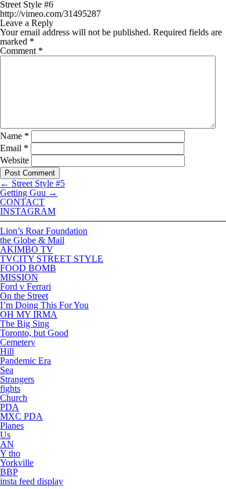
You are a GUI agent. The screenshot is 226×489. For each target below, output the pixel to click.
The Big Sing (24, 324)
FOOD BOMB (28, 268)
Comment (21, 51)
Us (5, 435)
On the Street (24, 296)
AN (7, 444)
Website (14, 160)
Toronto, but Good (34, 333)
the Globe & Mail (32, 240)
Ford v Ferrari (25, 286)
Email (14, 148)
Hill (7, 351)
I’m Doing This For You (44, 305)
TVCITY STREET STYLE (51, 259)
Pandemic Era (25, 361)
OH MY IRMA (28, 314)
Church (13, 398)
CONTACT (22, 202)
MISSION (19, 277)
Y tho (10, 453)
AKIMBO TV (26, 249)
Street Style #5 (32, 183)
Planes (12, 425)
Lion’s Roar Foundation (44, 231)
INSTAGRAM (28, 211)
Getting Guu (28, 193)
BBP (9, 472)
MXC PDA (21, 416)
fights (10, 388)
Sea (6, 370)
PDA (9, 407)
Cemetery (17, 342)
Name (14, 136)
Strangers (17, 379)
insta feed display (31, 481)
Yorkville (17, 463)
